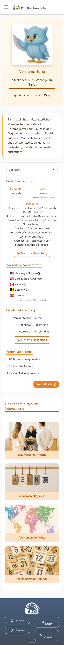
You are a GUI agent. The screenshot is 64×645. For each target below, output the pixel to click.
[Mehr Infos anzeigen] (32, 642)
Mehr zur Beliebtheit (34, 340)
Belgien (19, 290)
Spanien (20, 295)
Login (48, 624)
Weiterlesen (44, 384)
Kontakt (49, 637)
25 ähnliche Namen (21, 366)
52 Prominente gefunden (24, 359)
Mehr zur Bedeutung (34, 253)
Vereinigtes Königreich (28, 279)
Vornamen (24, 95)
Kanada (19, 284)
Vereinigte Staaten (26, 273)
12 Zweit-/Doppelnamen (24, 373)
